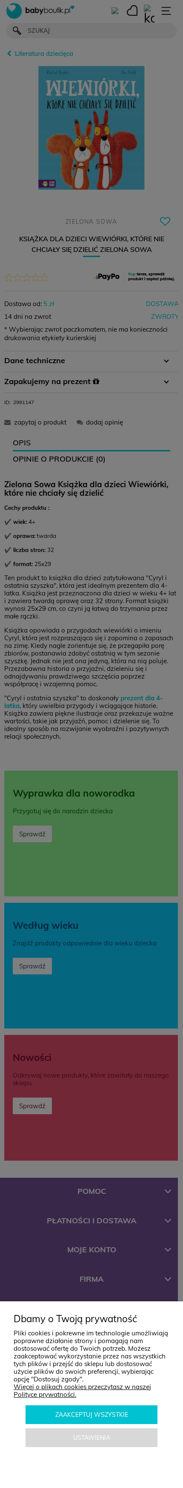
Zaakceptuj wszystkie (91, 1415)
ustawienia (91, 1438)
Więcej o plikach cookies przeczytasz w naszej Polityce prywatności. (82, 1390)
